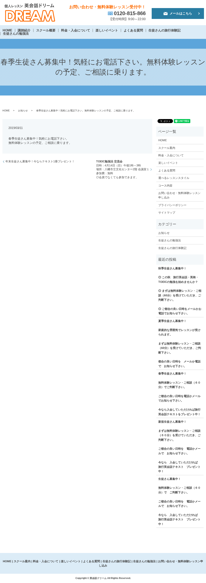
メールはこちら (181, 13)
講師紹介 (24, 30)
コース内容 (165, 185)
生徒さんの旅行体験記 (164, 30)
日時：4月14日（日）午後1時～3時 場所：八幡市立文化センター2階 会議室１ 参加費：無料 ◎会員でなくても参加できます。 (122, 169)
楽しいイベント (107, 30)
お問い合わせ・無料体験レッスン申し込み (179, 195)
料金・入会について (75, 30)
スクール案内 (166, 147)
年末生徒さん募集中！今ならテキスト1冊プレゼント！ (40, 161)
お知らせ (23, 110)
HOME (7, 30)
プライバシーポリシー (172, 205)
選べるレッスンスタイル (173, 177)
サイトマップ (166, 212)
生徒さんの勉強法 (16, 33)
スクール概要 (46, 30)
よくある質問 (133, 30)
